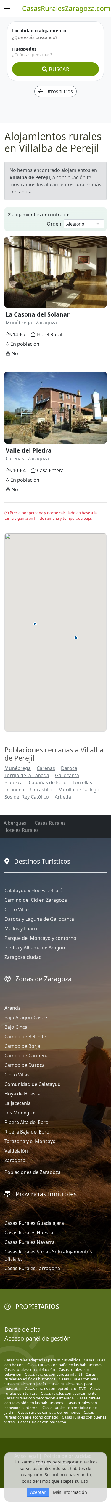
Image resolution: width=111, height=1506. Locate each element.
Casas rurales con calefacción (29, 1369)
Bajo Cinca (16, 1027)
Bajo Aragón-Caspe (25, 1017)
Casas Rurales (50, 823)
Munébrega (19, 322)
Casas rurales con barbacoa (42, 1421)
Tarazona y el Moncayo (30, 1141)
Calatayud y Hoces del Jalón (34, 890)
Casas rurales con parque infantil (53, 1374)
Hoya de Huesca (22, 1093)
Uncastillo (41, 789)
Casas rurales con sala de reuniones (49, 1412)
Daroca (69, 768)
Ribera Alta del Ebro (26, 1122)
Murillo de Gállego (78, 789)
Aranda (12, 1008)
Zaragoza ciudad (23, 957)
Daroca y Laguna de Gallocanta (39, 919)
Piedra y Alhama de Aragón (34, 947)
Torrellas (82, 782)
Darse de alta (22, 1329)
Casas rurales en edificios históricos (50, 1377)
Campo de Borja (22, 1046)
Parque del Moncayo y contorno (40, 938)
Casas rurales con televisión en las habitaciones (52, 1400)
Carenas (15, 458)
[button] (76, 637)
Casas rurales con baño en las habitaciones (64, 1364)
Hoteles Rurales (21, 830)
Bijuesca (13, 782)
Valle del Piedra (29, 450)
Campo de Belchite (25, 1036)
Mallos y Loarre (21, 928)
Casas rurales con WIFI (78, 1379)
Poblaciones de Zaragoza (32, 1172)
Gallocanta (67, 775)
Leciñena (14, 789)
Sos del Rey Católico (26, 796)
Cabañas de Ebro (48, 782)
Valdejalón (16, 1150)
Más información (70, 1492)
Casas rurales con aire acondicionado (49, 1415)
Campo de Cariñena (26, 1055)
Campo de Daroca (24, 1065)
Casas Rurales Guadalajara (34, 1223)
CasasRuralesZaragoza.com (66, 8)
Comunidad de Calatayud (32, 1084)
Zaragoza (14, 1160)
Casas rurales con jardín (25, 1383)
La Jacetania (17, 1103)
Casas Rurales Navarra (29, 1242)
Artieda (63, 796)
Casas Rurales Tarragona (32, 1268)
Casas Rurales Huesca (28, 1232)
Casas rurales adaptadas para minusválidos (42, 1360)
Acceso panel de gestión (37, 1338)
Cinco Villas (17, 909)
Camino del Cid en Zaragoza (35, 900)
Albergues (15, 823)
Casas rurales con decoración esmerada (39, 1398)
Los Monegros (20, 1112)
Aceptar (38, 1492)
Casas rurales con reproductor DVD (55, 1388)
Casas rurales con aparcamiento (69, 1393)
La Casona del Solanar (38, 314)
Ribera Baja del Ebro (26, 1131)
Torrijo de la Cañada (26, 775)
